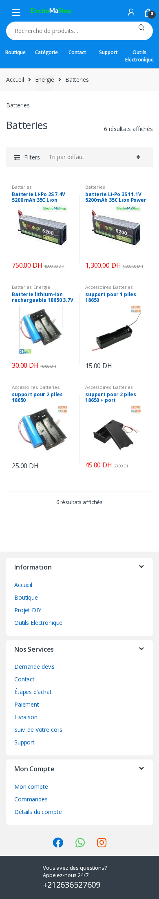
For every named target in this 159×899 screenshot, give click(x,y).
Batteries (21, 187)
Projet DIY (27, 610)
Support (108, 52)
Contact (77, 52)
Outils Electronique (139, 56)
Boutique (15, 52)
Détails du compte (38, 812)
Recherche (141, 31)
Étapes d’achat (33, 692)
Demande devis (34, 666)
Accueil (15, 79)
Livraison (26, 717)
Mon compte (31, 786)
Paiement (26, 704)
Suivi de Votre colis (38, 729)
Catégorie (46, 52)
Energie (44, 79)
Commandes (31, 799)
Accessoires (97, 287)
